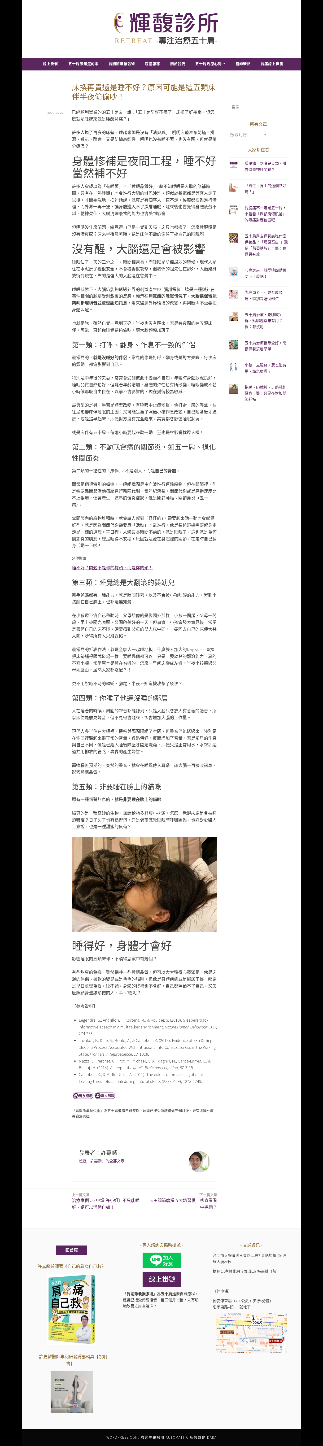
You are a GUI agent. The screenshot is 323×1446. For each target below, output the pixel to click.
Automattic (177, 1437)
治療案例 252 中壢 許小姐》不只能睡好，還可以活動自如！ (106, 1201)
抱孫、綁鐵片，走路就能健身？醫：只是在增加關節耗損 (265, 393)
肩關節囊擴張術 (122, 63)
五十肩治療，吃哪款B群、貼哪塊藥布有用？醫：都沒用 (264, 320)
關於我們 (177, 63)
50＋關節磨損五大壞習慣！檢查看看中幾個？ (183, 1201)
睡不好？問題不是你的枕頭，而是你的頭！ (112, 568)
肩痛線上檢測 (272, 63)
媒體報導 (152, 63)
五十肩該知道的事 (83, 63)
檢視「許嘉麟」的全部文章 (101, 1161)
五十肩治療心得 (208, 63)
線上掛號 (50, 63)
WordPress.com (122, 1437)
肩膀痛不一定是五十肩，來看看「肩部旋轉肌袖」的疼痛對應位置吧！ (265, 213)
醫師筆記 (243, 63)
